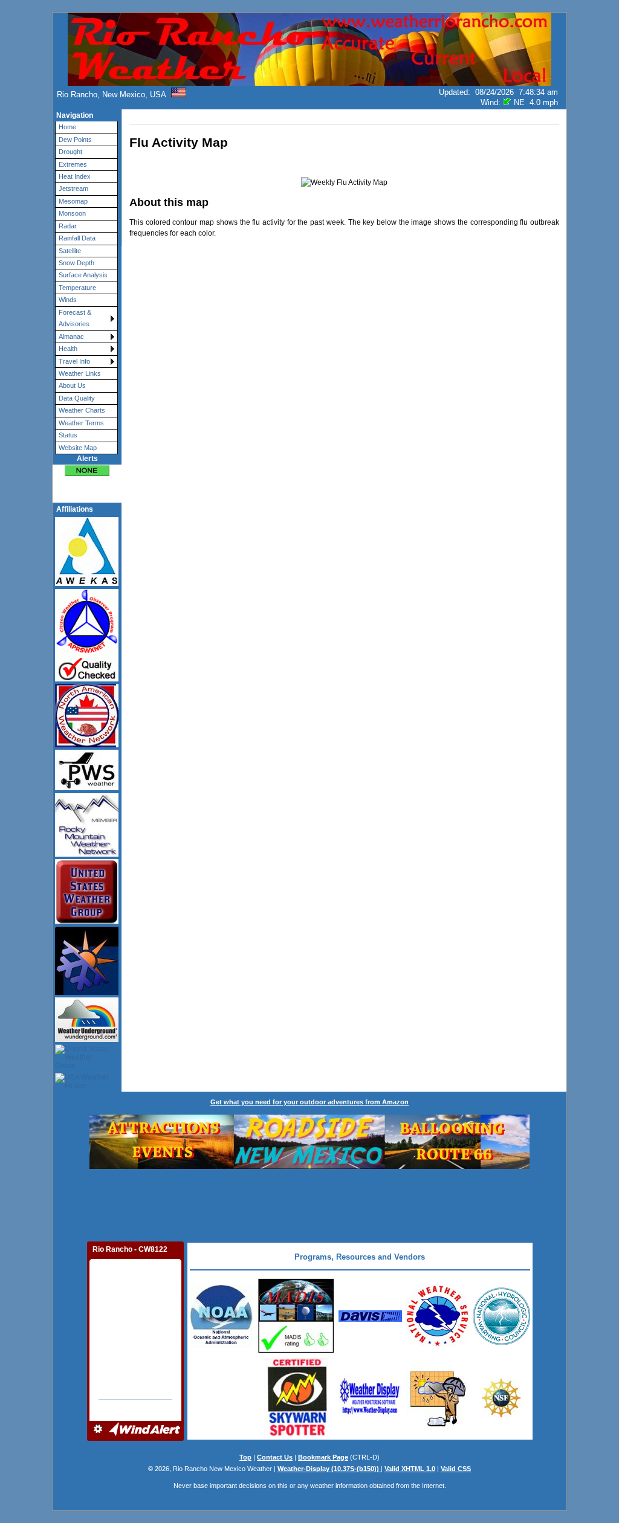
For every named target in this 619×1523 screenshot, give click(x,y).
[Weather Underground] (81, 1019)
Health (68, 348)
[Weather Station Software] (370, 1418)
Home (67, 126)
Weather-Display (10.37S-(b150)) (329, 1468)
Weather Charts (82, 410)
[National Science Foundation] (501, 1414)
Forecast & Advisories (75, 318)
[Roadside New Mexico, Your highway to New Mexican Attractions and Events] (309, 1166)
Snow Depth (76, 262)
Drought (70, 151)
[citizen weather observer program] (81, 634)
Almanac (71, 336)
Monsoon (72, 213)
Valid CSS (456, 1468)
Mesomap (73, 201)
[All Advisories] (87, 470)
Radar (68, 226)
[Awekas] (81, 552)
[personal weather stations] (81, 770)
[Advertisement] (309, 1204)
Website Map (78, 447)
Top (245, 1457)
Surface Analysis (83, 275)
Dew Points (75, 139)
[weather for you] (81, 960)
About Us (72, 385)
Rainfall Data (77, 238)
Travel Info (74, 361)
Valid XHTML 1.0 (409, 1468)
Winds (68, 299)
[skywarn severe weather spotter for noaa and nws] (296, 1434)
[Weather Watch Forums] (437, 1427)
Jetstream (73, 188)
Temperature (77, 287)
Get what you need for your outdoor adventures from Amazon (309, 1102)
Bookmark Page (323, 1457)
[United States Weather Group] (81, 1058)
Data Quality (77, 398)
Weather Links (80, 373)
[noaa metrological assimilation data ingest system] (296, 1352)
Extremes (73, 164)
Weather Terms (81, 423)
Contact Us (275, 1457)
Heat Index (75, 176)
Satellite (70, 250)
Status (68, 435)
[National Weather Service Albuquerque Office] (221, 1345)
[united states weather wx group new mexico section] (81, 891)
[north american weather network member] (81, 716)
